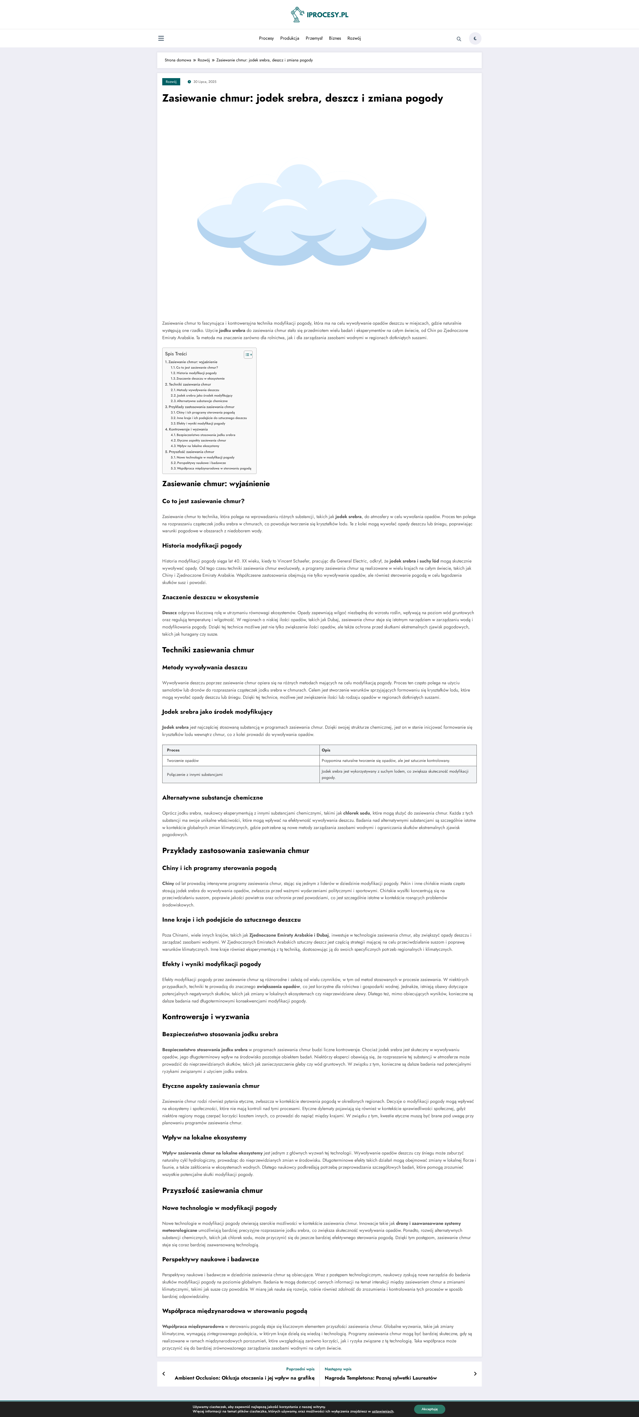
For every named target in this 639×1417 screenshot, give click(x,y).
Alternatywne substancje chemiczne (202, 401)
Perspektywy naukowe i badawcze (201, 462)
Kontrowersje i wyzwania (188, 429)
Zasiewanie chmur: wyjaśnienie (192, 361)
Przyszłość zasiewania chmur (191, 451)
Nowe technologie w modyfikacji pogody (205, 457)
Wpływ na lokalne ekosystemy (198, 445)
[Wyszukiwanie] (459, 39)
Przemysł (314, 38)
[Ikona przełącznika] (161, 39)
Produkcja (289, 38)
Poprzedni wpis (300, 1369)
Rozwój (354, 38)
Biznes (335, 38)
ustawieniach (382, 1411)
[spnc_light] (475, 38)
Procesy (266, 38)
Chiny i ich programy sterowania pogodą (205, 412)
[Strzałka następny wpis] (475, 1374)
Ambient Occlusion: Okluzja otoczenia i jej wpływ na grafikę (245, 1378)
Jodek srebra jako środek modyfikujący (204, 395)
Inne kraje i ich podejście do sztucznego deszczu (212, 418)
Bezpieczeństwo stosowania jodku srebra (206, 434)
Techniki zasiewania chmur (190, 384)
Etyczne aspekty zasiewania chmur (201, 440)
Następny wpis (338, 1369)
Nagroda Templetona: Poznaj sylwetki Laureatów (381, 1378)
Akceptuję (430, 1409)
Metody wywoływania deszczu (198, 390)
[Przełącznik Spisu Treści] (245, 354)
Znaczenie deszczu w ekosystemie (200, 378)
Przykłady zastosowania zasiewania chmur (201, 406)
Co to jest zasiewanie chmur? (197, 367)
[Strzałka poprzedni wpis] (163, 1374)
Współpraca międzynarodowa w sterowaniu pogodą (214, 468)
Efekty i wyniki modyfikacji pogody (201, 423)
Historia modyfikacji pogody (197, 373)
